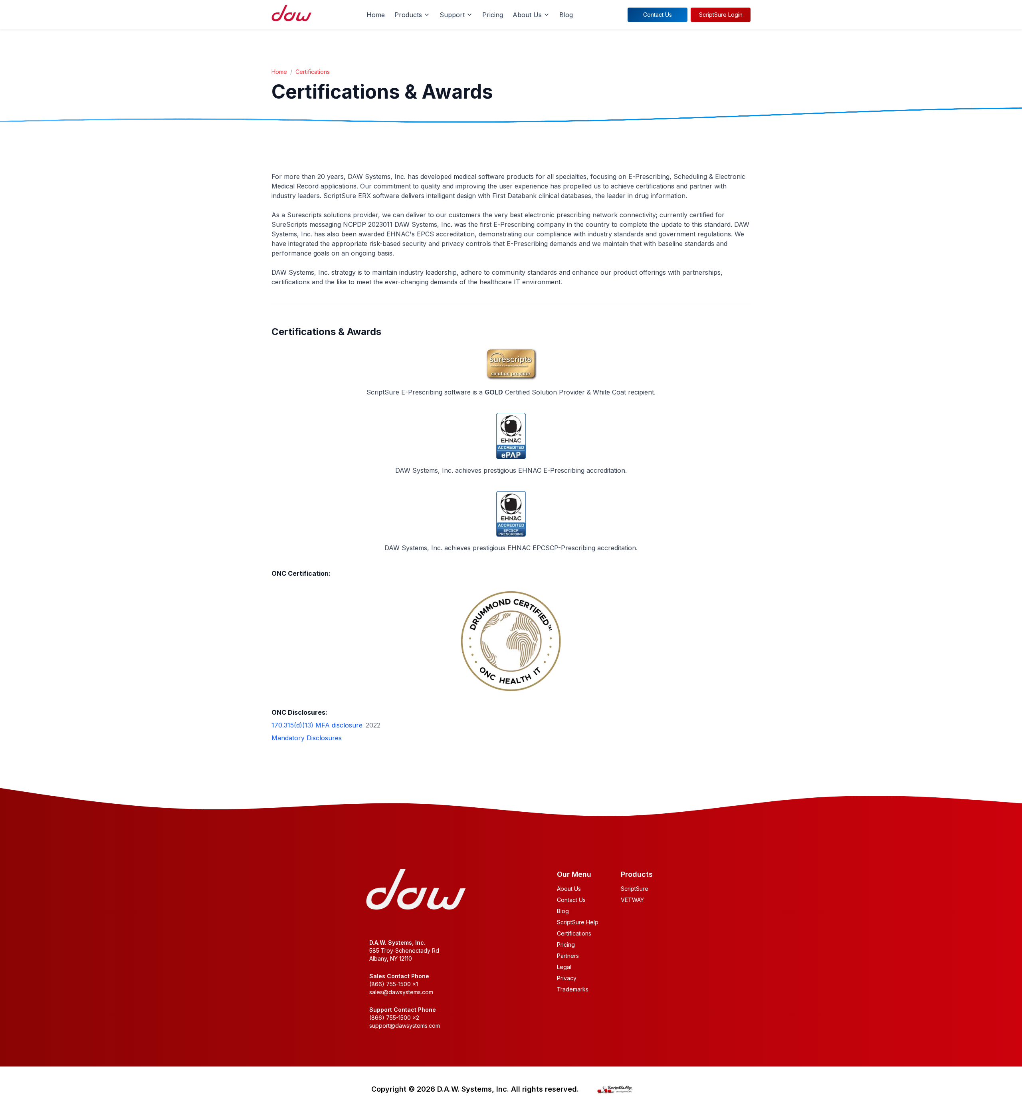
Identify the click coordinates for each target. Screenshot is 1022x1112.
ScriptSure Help (577, 922)
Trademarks (572, 989)
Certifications (312, 71)
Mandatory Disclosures (306, 738)
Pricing (492, 15)
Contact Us (657, 14)
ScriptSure (634, 888)
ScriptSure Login (721, 14)
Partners (568, 955)
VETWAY (632, 899)
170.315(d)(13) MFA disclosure (316, 725)
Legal (564, 966)
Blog (566, 15)
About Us (569, 888)
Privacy (566, 978)
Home (375, 15)
